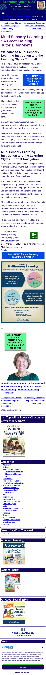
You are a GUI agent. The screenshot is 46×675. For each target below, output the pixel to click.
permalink (9, 393)
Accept (23, 667)
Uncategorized (9, 522)
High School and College (13, 483)
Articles (6, 467)
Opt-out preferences (22, 672)
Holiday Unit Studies (11, 485)
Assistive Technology (12, 469)
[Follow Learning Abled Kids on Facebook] (23, 631)
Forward (9, 241)
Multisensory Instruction (20, 16)
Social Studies (9, 517)
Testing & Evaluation (11, 520)
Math (5, 506)
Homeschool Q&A (10, 490)
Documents (8, 479)
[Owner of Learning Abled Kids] (23, 380)
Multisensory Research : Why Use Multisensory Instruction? (34, 26)
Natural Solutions (10, 511)
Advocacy (7, 465)
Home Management (11, 488)
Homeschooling (9, 492)
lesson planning (8, 389)
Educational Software (13, 474)
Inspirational (8, 497)
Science (6, 515)
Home (5, 16)
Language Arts (9, 499)
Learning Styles (9, 504)
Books (5, 476)
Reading (6, 513)
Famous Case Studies (12, 481)
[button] (43, 647)
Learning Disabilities (11, 501)
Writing (6, 524)
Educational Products (13, 472)
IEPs (5, 495)
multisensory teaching (28, 389)
